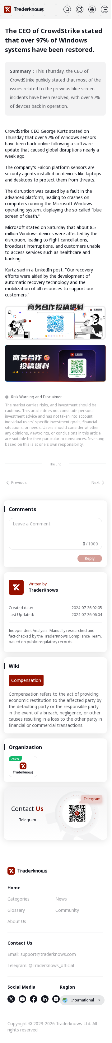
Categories (18, 899)
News (61, 899)
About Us (16, 921)
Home (14, 888)
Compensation (26, 680)
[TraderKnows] (24, 9)
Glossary (16, 910)
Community (67, 910)
